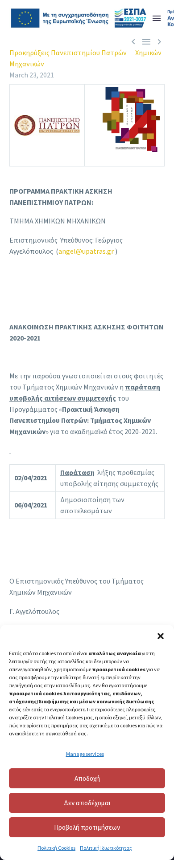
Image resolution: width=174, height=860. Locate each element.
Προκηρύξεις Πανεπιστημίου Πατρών (68, 52)
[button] (160, 636)
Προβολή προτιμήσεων (87, 827)
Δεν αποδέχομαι (87, 803)
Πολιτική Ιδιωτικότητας (106, 847)
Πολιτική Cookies (56, 847)
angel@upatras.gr (86, 251)
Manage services (85, 753)
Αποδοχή (87, 778)
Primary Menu (157, 18)
